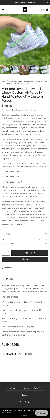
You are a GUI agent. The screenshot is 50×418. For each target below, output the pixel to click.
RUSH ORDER (10, 344)
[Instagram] (25, 402)
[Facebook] (21, 402)
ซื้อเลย (25, 259)
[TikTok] (29, 402)
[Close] (47, 2)
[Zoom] (25, 39)
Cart (43, 9)
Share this (8, 268)
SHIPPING (8, 279)
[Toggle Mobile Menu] (4, 9)
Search (25, 395)
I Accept (25, 415)
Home (4, 81)
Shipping (15, 110)
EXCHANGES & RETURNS (18, 354)
